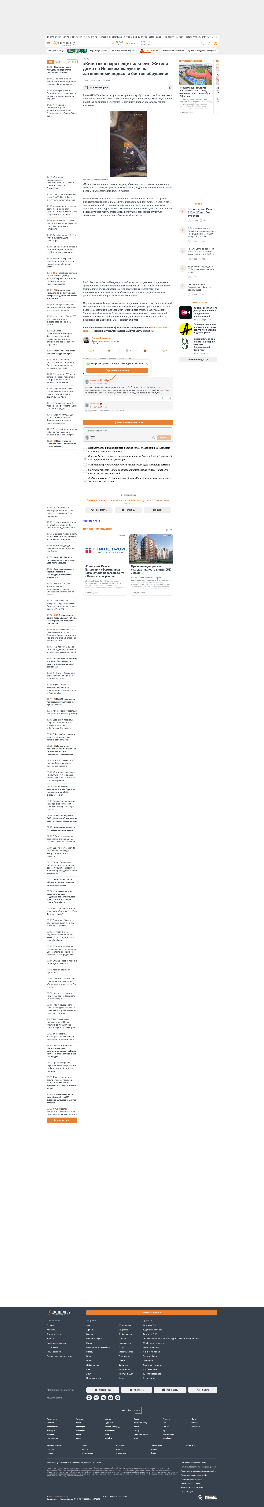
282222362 (94, 380)
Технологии (124, 1356)
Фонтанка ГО (90, 37)
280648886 (94, 404)
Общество (123, 1330)
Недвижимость (93, 1378)
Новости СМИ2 (91, 520)
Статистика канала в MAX (59, 1356)
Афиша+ (90, 1330)
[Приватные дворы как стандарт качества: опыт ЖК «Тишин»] (151, 549)
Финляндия (124, 1369)
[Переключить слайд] (217, 74)
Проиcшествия (126, 1343)
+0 (162, 398)
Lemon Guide (155, 37)
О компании (53, 1347)
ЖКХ (88, 1374)
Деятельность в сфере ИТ (191, 1483)
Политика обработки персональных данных (198, 1467)
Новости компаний (97, 529)
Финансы (123, 1365)
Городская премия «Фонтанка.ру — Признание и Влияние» (171, 1338)
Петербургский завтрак (197, 37)
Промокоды (198, 302)
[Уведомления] (209, 43)
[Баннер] (77, 50)
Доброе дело (92, 1365)
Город (89, 1360)
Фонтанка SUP (54, 37)
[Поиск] (202, 43)
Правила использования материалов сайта (198, 1471)
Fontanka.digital (150, 1356)
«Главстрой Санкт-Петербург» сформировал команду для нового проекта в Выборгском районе (104, 571)
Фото (121, 1378)
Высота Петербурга (152, 1374)
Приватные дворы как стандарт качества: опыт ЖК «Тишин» (151, 570)
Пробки (132, 43)
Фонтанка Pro (149, 1325)
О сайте (50, 1325)
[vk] (103, 1397)
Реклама (51, 1338)
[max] (89, 1397)
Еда (88, 1369)
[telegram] (96, 1397)
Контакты (51, 1330)
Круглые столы (150, 1369)
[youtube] (110, 1397)
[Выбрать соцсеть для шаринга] (170, 87)
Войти (92, 439)
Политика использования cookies (194, 1475)
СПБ (58, 61)
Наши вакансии (54, 1352)
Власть (89, 1352)
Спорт (121, 1347)
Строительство (126, 1352)
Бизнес (89, 1334)
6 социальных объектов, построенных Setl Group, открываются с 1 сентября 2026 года (194, 91)
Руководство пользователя (192, 1488)
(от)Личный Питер (72, 37)
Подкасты (123, 1338)
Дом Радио (148, 1360)
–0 (170, 398)
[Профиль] (215, 43)
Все (50, 61)
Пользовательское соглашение (193, 1463)
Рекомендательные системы (192, 1479)
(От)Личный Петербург (153, 1343)
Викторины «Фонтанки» (98, 1347)
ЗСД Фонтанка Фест (173, 37)
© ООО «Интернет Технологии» (115, 1497)
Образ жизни (125, 1325)
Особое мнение (126, 1334)
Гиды (88, 1356)
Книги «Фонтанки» (152, 1352)
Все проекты (149, 1378)
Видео (89, 1343)
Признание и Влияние (135, 37)
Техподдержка (54, 1334)
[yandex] (117, 1397)
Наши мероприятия (56, 1343)
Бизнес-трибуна (94, 1338)
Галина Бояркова (101, 338)
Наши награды (187, 1492)
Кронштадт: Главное (153, 1365)
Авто (88, 1325)
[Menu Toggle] (48, 43)
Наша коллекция (151, 1347)
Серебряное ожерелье (110, 37)
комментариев (98, 87)
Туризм (122, 1360)
